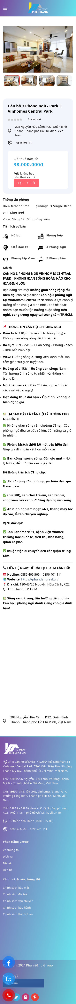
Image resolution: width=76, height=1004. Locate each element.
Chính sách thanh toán (18, 914)
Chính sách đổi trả (15, 894)
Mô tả (7, 268)
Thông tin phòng (16, 200)
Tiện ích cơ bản (14, 226)
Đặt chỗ (26, 183)
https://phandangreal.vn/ (39, 579)
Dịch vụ (8, 856)
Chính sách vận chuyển (18, 901)
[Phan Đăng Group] (38, 8)
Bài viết (7, 863)
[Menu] (5, 8)
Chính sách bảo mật (16, 887)
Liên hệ (7, 870)
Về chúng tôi (11, 850)
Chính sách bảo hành (17, 907)
